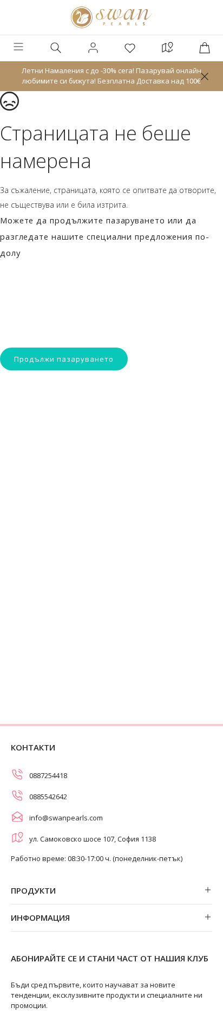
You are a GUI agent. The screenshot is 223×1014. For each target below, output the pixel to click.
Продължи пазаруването (64, 359)
